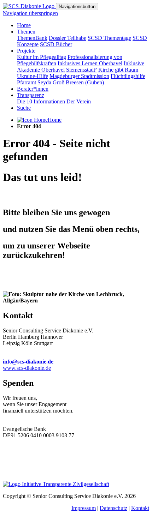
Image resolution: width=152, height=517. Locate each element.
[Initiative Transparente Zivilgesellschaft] (56, 484)
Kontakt (140, 508)
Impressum (83, 508)
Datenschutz (113, 508)
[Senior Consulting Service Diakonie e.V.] (29, 6)
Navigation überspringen (30, 13)
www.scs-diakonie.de (27, 368)
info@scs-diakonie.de (28, 362)
